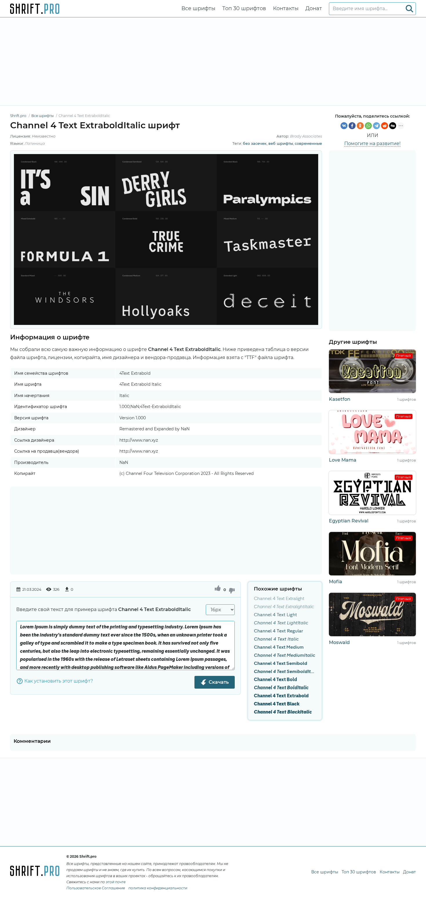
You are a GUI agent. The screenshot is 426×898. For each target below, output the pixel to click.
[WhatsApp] (368, 125)
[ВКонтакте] (344, 125)
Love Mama (342, 460)
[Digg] (392, 125)
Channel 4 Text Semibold (280, 663)
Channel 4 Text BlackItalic (283, 712)
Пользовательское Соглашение (95, 888)
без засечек (255, 143)
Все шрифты (198, 8)
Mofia (335, 581)
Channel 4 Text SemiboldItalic (285, 672)
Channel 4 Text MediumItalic (284, 655)
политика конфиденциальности (157, 888)
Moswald (339, 642)
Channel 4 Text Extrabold (281, 696)
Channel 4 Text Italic (276, 639)
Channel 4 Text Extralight (279, 599)
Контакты (285, 8)
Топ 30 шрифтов (244, 8)
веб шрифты (280, 143)
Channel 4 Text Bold (275, 680)
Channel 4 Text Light (275, 615)
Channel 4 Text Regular (278, 631)
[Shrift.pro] (34, 8)
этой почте (115, 882)
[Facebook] (352, 125)
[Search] (409, 8)
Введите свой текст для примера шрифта (103, 609)
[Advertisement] (213, 61)
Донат (313, 8)
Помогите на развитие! (372, 143)
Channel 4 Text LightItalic (281, 623)
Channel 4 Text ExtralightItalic (284, 607)
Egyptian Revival (348, 521)
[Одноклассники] (360, 125)
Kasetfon (339, 399)
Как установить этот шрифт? (58, 681)
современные (308, 143)
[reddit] (384, 125)
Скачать (219, 682)
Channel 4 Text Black (276, 704)
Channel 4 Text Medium (279, 647)
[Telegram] (376, 125)
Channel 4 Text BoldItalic (281, 688)
